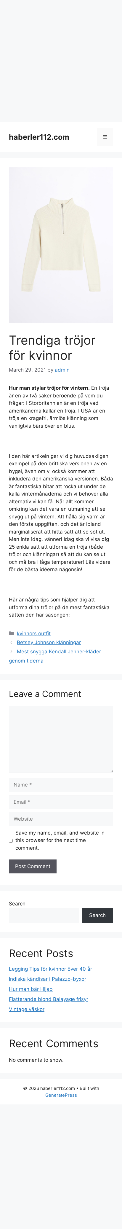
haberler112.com (39, 137)
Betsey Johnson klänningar (49, 642)
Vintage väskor (26, 1009)
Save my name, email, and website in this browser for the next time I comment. (60, 840)
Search (17, 904)
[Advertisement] (61, 61)
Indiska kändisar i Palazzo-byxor (47, 979)
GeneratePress (61, 1095)
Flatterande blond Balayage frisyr (48, 999)
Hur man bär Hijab (31, 989)
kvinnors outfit (34, 633)
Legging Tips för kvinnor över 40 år (50, 969)
